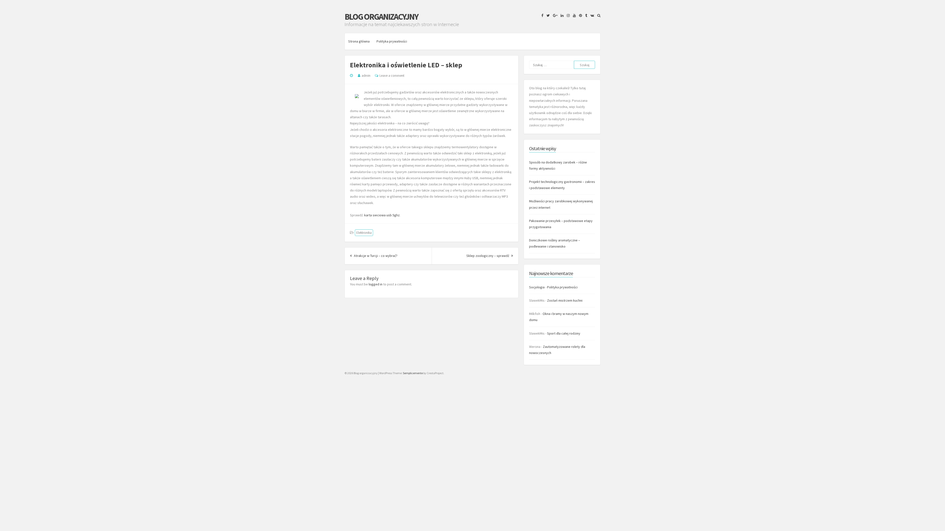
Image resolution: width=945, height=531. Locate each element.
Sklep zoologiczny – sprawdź (489, 255)
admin (366, 75)
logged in (375, 284)
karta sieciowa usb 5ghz (382, 215)
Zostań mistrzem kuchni (565, 300)
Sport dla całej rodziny (563, 333)
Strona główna (359, 41)
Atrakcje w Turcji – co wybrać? (375, 255)
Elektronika (364, 232)
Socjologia (537, 287)
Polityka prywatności (392, 41)
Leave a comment (391, 75)
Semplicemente (413, 373)
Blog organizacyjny (381, 16)
